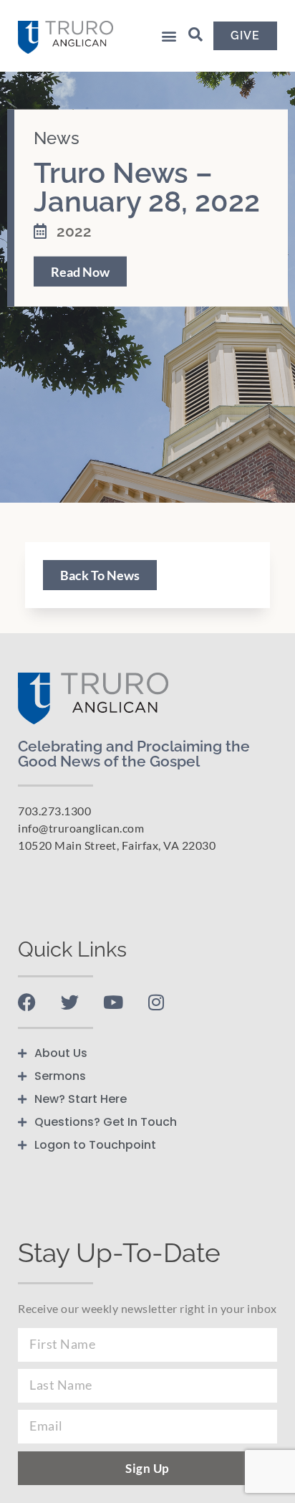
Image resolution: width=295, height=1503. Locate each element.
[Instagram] (156, 1002)
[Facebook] (27, 1002)
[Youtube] (113, 1002)
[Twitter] (70, 1002)
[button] (169, 35)
